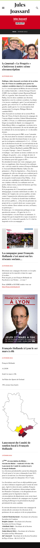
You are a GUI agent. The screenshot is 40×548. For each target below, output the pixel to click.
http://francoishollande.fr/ (11, 287)
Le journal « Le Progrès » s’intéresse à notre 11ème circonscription (16, 66)
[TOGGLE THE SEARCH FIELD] (37, 7)
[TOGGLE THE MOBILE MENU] (3, 7)
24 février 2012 (7, 266)
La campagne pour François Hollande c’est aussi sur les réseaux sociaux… (18, 256)
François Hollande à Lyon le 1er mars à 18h (20, 349)
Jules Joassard (20, 7)
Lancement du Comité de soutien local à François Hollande (16, 445)
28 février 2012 (7, 76)
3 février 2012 (7, 455)
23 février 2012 (7, 358)
